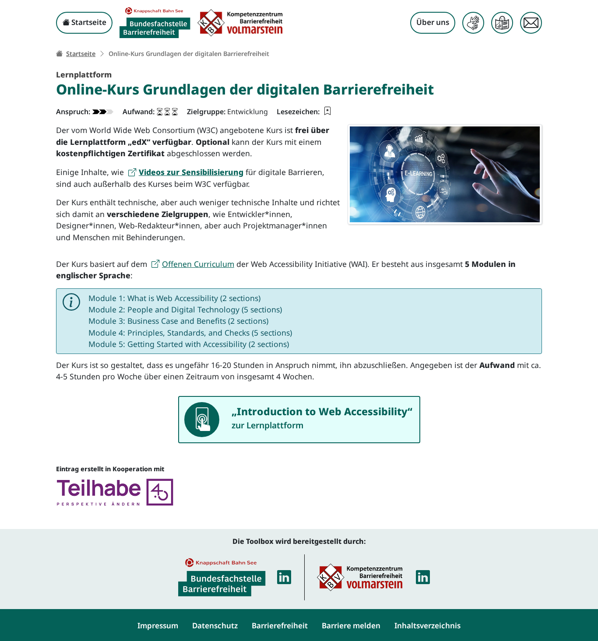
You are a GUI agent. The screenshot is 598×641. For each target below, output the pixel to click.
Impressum (157, 625)
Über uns (432, 22)
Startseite (88, 22)
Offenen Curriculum (198, 264)
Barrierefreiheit (280, 625)
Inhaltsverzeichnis (427, 625)
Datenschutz (215, 625)
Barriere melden (351, 625)
